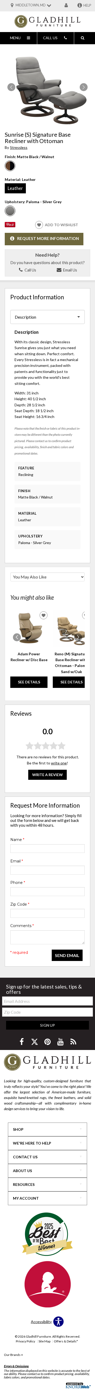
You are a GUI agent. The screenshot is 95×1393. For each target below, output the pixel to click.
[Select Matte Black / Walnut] (10, 166)
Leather (15, 188)
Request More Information (48, 238)
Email (16, 861)
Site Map (44, 1341)
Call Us (30, 270)
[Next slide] (78, 637)
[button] (84, 87)
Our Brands (13, 1355)
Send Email (67, 955)
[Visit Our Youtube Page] (60, 1041)
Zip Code (19, 904)
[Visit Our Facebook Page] (22, 1041)
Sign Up (47, 1025)
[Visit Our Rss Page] (73, 1041)
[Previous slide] (17, 637)
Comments (22, 925)
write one (59, 763)
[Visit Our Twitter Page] (35, 1041)
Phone (17, 882)
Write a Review (47, 774)
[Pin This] (10, 226)
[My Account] (66, 6)
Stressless (18, 147)
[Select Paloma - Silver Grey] (10, 211)
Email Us (69, 270)
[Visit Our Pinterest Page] (48, 1041)
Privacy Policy (25, 1341)
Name (17, 839)
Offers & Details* (66, 1341)
